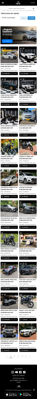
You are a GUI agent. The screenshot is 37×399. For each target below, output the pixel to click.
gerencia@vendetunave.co (18, 380)
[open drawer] (2, 2)
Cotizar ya (7, 41)
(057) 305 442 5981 (18, 378)
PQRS (18, 382)
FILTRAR (31, 18)
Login (32, 3)
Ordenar (23, 18)
